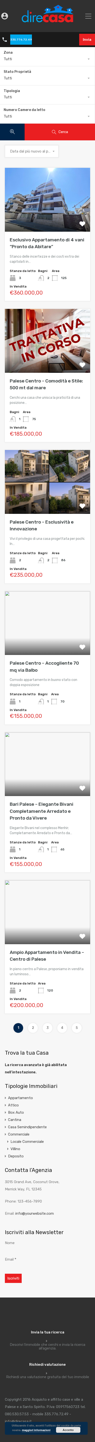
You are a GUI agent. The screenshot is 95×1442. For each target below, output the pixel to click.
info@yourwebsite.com (34, 1213)
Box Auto (16, 1112)
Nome (10, 1243)
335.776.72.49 (21, 39)
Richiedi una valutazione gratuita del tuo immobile (47, 1377)
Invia (87, 39)
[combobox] (47, 59)
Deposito (16, 1156)
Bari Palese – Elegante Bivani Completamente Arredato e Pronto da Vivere (42, 811)
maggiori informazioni (36, 1430)
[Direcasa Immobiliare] (47, 25)
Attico (13, 1105)
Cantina (14, 1120)
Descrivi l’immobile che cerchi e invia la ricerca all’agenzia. (47, 1346)
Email (10, 1259)
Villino (15, 1149)
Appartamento (20, 1098)
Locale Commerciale (27, 1141)
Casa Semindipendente (27, 1127)
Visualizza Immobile (47, 219)
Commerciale (18, 1134)
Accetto (68, 1430)
